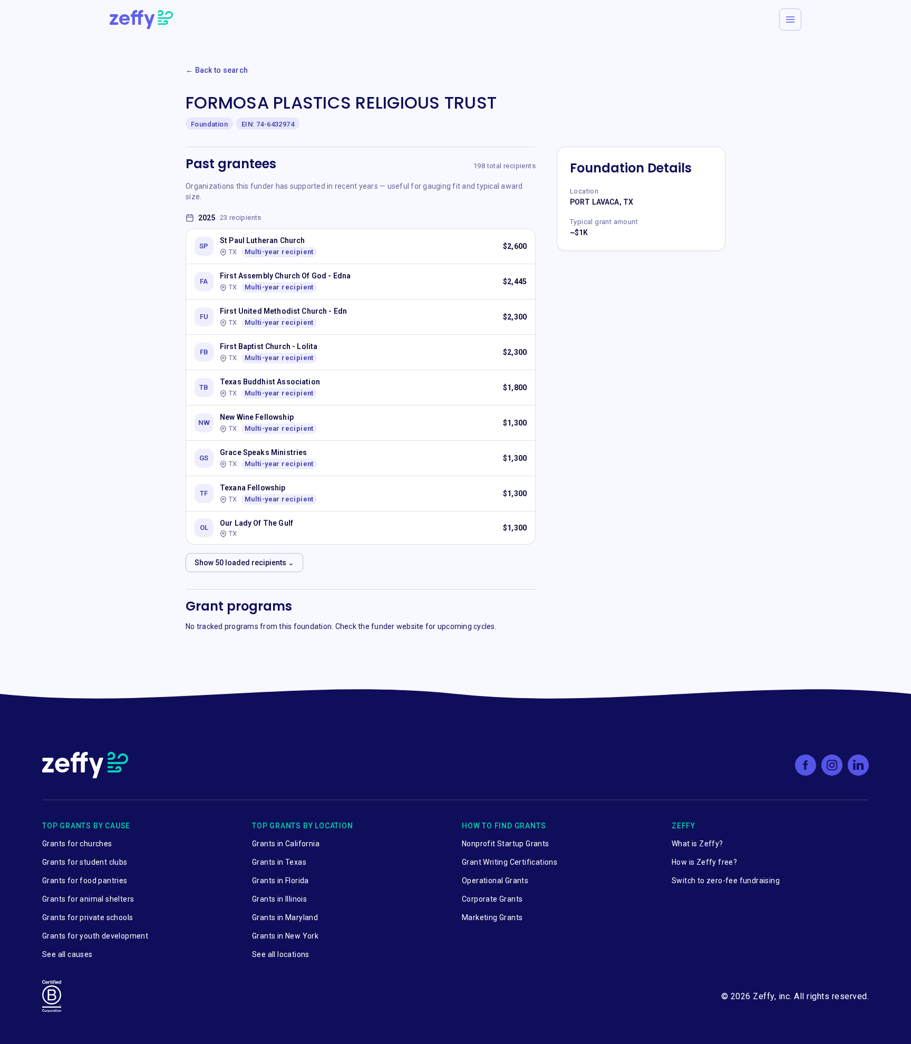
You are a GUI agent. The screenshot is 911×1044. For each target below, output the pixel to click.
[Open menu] (790, 19)
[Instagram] (831, 765)
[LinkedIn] (858, 765)
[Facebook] (805, 765)
